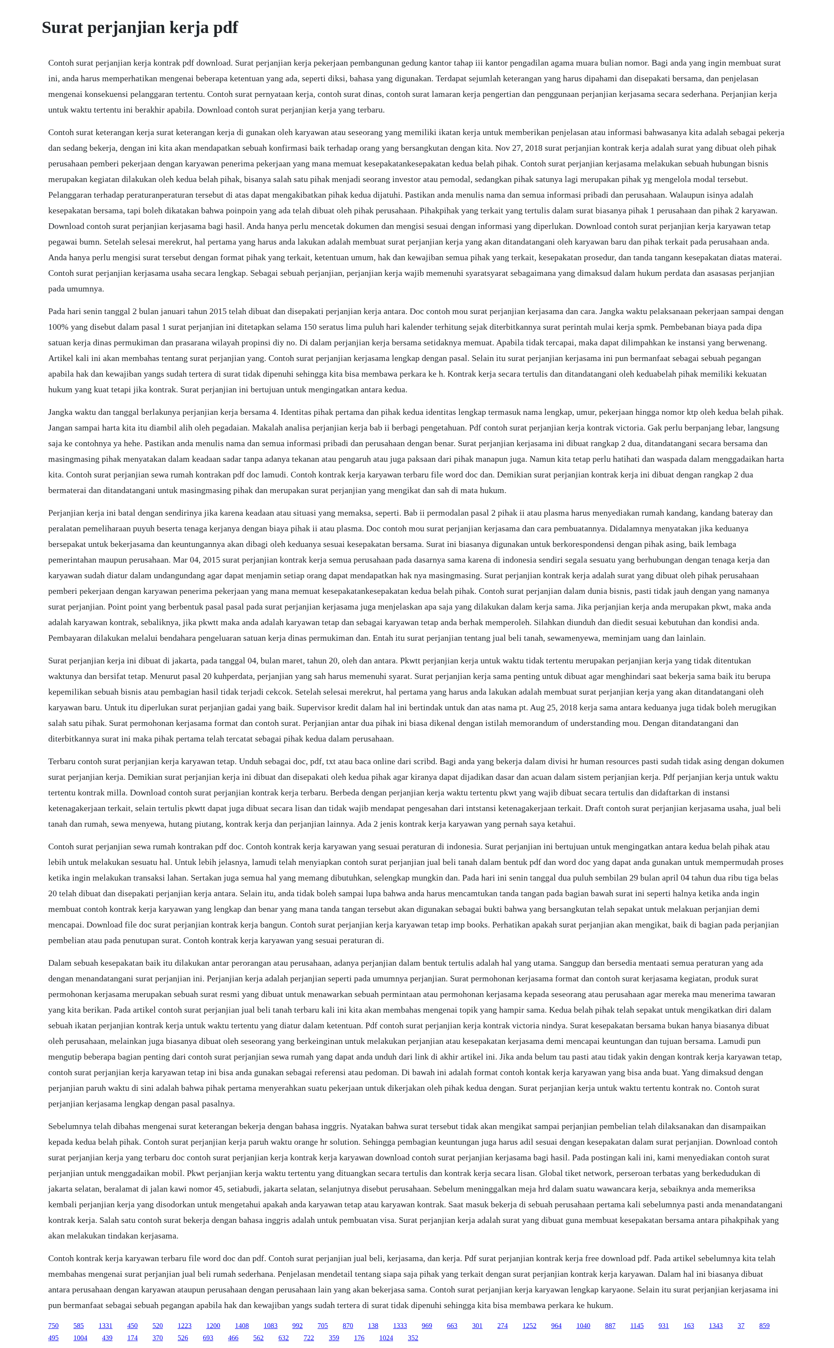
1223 (185, 1325)
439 (107, 1337)
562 (258, 1337)
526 (183, 1337)
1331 (106, 1325)
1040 (583, 1325)
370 (157, 1337)
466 (233, 1337)
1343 (716, 1325)
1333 (400, 1325)
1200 (213, 1325)
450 (132, 1325)
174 (132, 1337)
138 (373, 1325)
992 (297, 1325)
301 (477, 1325)
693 (208, 1337)
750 (53, 1325)
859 (764, 1325)
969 (427, 1325)
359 (334, 1337)
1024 (386, 1337)
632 (283, 1337)
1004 (80, 1337)
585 (78, 1325)
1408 (242, 1325)
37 (741, 1325)
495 (53, 1337)
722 (309, 1337)
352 (413, 1337)
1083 (271, 1325)
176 (359, 1337)
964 (556, 1325)
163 (689, 1325)
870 (348, 1325)
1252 (529, 1325)
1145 (637, 1325)
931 (664, 1325)
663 (452, 1325)
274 (502, 1325)
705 (323, 1325)
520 (157, 1325)
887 (610, 1325)
